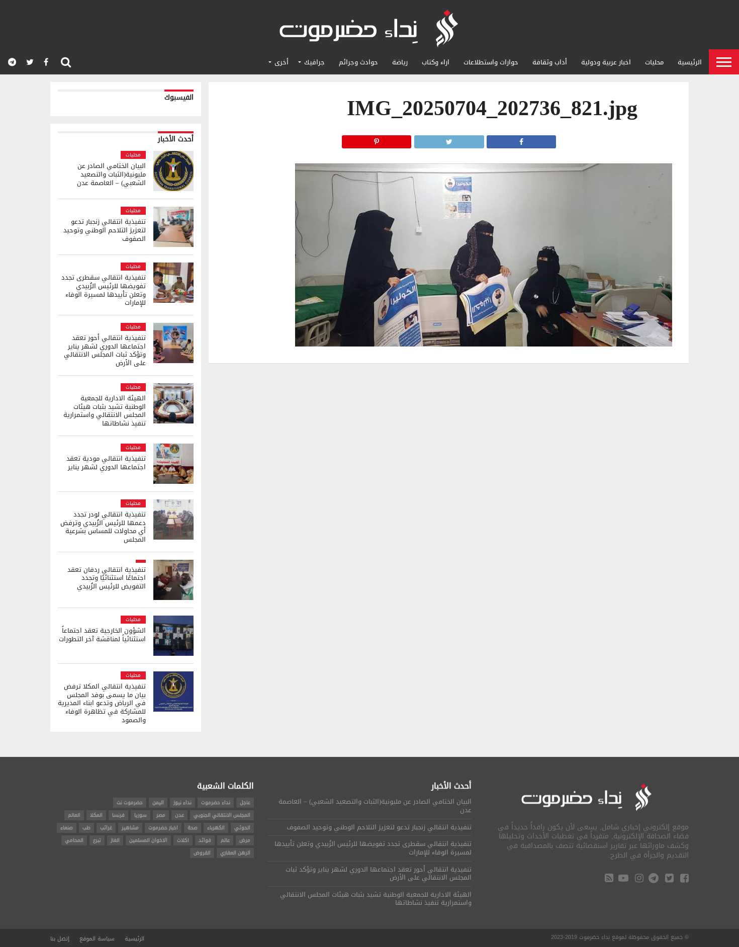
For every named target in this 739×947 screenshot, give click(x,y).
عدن (179, 815)
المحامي (74, 840)
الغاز (115, 840)
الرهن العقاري (235, 852)
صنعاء (66, 827)
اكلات (183, 840)
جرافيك (314, 62)
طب (86, 827)
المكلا (96, 815)
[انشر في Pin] (376, 139)
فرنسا (118, 815)
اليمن (158, 802)
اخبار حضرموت (163, 827)
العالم (74, 815)
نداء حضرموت (215, 802)
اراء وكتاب (435, 62)
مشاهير (130, 827)
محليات (654, 62)
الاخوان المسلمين (148, 840)
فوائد (205, 840)
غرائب (106, 827)
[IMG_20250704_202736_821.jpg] (483, 344)
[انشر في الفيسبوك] (522, 139)
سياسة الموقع (97, 938)
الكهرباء (216, 827)
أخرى (281, 62)
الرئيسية (690, 62)
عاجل (245, 802)
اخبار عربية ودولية (606, 62)
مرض (244, 840)
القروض (202, 852)
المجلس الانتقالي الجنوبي (222, 815)
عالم (225, 840)
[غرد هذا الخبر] (449, 139)
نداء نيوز (182, 802)
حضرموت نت (130, 802)
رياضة (400, 62)
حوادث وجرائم (358, 62)
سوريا (140, 815)
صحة (193, 827)
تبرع (97, 840)
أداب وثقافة (549, 62)
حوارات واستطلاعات (491, 62)
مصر (160, 815)
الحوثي (242, 827)
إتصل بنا (59, 938)
